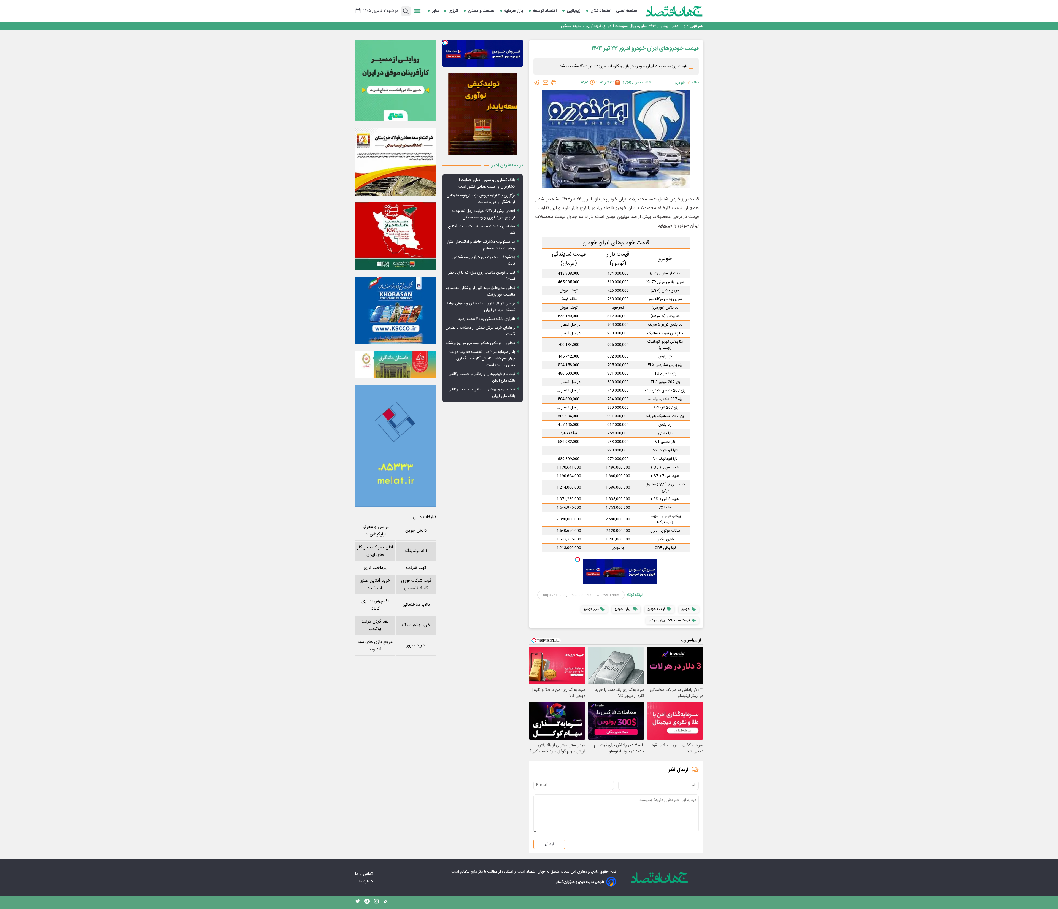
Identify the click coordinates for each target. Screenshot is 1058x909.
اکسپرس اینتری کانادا (375, 604)
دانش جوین (416, 530)
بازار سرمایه (514, 11)
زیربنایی (574, 11)
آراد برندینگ (416, 551)
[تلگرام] (536, 82)
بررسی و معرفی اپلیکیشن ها (375, 530)
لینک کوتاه (635, 595)
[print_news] (554, 82)
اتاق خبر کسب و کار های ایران (375, 551)
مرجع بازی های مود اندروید (375, 645)
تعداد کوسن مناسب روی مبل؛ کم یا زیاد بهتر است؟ (481, 276)
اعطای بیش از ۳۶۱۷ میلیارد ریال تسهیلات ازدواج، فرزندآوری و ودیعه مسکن (483, 214)
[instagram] (376, 903)
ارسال (549, 844)
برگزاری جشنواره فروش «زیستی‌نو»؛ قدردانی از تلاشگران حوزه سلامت (481, 198)
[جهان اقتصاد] (674, 11)
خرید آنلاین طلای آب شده (375, 584)
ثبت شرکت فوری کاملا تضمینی (416, 584)
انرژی (453, 11)
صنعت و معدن (481, 11)
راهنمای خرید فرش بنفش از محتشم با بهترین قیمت (480, 331)
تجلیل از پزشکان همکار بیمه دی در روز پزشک (480, 343)
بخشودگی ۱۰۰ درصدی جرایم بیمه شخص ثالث (483, 260)
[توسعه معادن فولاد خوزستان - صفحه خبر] (395, 162)
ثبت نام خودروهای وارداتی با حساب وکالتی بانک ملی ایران (482, 377)
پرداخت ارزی (375, 568)
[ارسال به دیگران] (545, 82)
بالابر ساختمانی (416, 604)
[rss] (385, 903)
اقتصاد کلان (601, 11)
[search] (406, 11)
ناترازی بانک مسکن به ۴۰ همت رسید (486, 319)
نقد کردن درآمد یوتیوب (374, 625)
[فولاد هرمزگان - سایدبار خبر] (482, 114)
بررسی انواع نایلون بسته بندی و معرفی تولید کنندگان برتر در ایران (480, 306)
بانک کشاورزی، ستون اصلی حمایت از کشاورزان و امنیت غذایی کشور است (486, 183)
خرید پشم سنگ (416, 625)
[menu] (417, 11)
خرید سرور (416, 645)
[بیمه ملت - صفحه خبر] (395, 446)
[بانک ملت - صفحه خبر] (395, 364)
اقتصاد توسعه (545, 11)
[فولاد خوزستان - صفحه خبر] (395, 236)
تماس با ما (364, 873)
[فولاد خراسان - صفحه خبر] (395, 310)
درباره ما (366, 881)
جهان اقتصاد (535, 872)
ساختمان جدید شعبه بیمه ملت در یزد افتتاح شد (641, 26)
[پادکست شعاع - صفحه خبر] (395, 80)
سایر (435, 11)
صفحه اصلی (626, 11)
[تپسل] (577, 559)
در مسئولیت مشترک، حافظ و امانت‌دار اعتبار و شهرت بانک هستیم (481, 245)
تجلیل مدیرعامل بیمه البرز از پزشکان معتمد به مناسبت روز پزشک (480, 291)
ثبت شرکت (416, 568)
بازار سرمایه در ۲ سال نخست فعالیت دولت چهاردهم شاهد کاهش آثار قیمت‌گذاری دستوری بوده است (482, 359)
